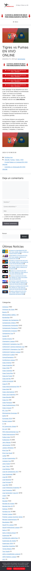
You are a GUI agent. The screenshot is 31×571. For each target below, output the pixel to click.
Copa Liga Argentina (8, 394)
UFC (3, 559)
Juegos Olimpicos (8, 448)
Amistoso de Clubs (8, 309)
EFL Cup (5, 410)
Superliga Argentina (8, 546)
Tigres (17, 160)
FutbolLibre (6, 440)
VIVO (21, 160)
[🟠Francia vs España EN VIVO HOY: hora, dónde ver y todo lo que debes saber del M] (5, 277)
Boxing (4, 312)
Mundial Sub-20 (7, 506)
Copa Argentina (7, 365)
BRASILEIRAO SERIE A (9, 315)
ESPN (4, 416)
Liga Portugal (6, 482)
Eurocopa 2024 (7, 418)
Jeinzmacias (6, 445)
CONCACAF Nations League (11, 352)
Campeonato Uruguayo (9, 331)
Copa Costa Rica (7, 373)
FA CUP (4, 429)
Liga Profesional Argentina (10, 487)
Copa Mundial (6, 397)
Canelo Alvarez (7, 339)
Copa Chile (5, 368)
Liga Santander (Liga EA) (10, 493)
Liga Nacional (6, 479)
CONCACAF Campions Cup (11, 344)
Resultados (6, 522)
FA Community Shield (9, 426)
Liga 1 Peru (5, 466)
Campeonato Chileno (9, 323)
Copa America (6, 362)
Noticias (5, 509)
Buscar (4, 233)
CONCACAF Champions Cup (11, 349)
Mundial (4, 501)
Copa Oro (5, 400)
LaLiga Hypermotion (8, 458)
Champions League (8, 341)
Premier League (7, 514)
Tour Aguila (6, 551)
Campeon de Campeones (10, 320)
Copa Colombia (7, 370)
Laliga (4, 456)
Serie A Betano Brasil (9, 533)
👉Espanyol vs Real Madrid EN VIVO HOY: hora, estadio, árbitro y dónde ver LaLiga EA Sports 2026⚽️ (19, 252)
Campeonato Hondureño (10, 325)
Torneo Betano (7, 549)
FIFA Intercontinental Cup (10, 432)
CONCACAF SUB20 (8, 354)
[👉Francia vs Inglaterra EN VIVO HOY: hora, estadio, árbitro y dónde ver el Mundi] (5, 267)
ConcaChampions (8, 357)
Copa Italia (5, 389)
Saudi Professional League (10, 527)
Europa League (7, 421)
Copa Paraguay (7, 402)
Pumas (12, 160)
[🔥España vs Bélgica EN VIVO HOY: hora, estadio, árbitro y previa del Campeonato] (5, 292)
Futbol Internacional (8, 434)
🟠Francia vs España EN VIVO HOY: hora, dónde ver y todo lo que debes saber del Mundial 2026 (18, 277)
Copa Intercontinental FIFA (10, 386)
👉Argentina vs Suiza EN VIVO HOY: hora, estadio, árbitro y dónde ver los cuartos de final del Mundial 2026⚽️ (18, 282)
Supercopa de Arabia (9, 541)
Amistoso (5, 307)
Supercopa (5, 535)
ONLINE (7, 160)
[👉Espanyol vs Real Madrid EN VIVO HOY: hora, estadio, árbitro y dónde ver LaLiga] (5, 252)
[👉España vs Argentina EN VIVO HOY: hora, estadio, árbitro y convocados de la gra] (5, 262)
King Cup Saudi (7, 453)
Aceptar (9, 568)
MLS (3, 498)
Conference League (8, 360)
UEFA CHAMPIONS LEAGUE (11, 554)
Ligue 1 (4, 495)
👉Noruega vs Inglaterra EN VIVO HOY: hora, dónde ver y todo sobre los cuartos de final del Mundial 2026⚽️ (18, 287)
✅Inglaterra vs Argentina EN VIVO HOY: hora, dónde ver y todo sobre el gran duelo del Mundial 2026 (18, 272)
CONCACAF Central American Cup (13, 347)
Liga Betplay (6, 469)
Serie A (4, 530)
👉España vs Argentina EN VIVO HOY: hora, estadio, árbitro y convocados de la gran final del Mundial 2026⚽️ (18, 262)
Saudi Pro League (8, 525)
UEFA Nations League (9, 557)
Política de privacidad (19, 568)
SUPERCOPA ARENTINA (10, 538)
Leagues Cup (6, 461)
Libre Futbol (6, 463)
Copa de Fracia (7, 376)
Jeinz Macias (6, 442)
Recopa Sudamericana (9, 519)
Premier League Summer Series (12, 517)
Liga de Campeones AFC (10, 471)
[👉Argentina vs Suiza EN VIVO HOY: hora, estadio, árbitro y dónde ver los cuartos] (5, 282)
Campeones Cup (7, 333)
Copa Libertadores (8, 392)
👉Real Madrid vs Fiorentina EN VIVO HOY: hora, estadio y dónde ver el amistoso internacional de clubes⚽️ (14, 257)
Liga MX (5, 477)
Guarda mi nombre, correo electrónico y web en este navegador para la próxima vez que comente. (16, 217)
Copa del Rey (6, 378)
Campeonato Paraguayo (10, 328)
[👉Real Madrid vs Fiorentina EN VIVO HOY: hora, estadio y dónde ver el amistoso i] (5, 256)
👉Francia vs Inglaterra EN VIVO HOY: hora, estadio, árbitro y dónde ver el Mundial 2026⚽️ (18, 267)
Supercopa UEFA (7, 543)
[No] (29, 566)
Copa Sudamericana (8, 405)
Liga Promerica (7, 490)
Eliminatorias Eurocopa (9, 413)
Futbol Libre (6, 437)
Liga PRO (5, 485)
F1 (3, 424)
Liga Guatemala (7, 474)
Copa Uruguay (7, 408)
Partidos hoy (9, 157)
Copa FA (5, 384)
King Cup (5, 450)
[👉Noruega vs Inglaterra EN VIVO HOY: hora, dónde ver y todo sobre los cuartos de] (5, 287)
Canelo (4, 336)
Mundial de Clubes (8, 503)
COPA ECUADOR (7, 381)
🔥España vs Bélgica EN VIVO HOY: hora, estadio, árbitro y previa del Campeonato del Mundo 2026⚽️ (17, 292)
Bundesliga (5, 317)
